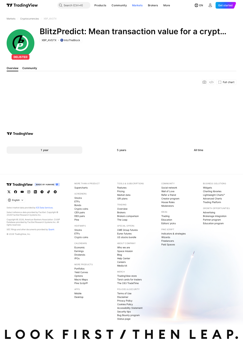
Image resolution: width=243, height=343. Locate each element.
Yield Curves (81, 272)
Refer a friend (168, 194)
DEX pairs (79, 216)
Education (166, 219)
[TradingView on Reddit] (55, 192)
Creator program (170, 198)
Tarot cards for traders (129, 279)
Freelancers (167, 240)
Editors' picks (168, 223)
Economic (79, 247)
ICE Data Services (44, 207)
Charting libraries (212, 191)
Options (78, 275)
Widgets (207, 187)
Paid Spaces (168, 244)
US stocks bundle (126, 237)
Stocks (78, 197)
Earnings (79, 251)
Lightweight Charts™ (214, 194)
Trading (165, 216)
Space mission (125, 251)
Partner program (212, 219)
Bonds (77, 205)
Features (121, 187)
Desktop (78, 297)
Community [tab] (29, 68)
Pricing (121, 191)
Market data (123, 194)
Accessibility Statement (129, 307)
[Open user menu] (210, 5)
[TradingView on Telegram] (42, 192)
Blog (119, 254)
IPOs (77, 258)
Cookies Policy (125, 304)
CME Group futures (127, 230)
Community (119, 5)
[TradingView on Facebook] (15, 192)
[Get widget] (211, 82)
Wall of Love (167, 191)
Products (100, 5)
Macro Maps (81, 279)
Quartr (51, 229)
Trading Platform (212, 202)
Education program (213, 223)
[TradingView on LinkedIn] (35, 192)
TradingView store (127, 275)
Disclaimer (122, 297)
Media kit (122, 265)
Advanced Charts (212, 198)
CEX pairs (79, 212)
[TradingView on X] (9, 192)
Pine (76, 219)
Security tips (124, 311)
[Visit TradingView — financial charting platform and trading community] (20, 133)
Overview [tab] (12, 68)
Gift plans (122, 198)
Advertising (209, 212)
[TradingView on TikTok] (48, 192)
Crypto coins (81, 208)
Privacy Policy (124, 300)
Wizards (165, 237)
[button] (108, 5)
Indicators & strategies (173, 233)
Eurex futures (124, 233)
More (166, 5)
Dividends (79, 254)
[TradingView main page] (22, 5)
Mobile (77, 293)
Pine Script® (81, 283)
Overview (122, 208)
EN (201, 5)
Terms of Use (124, 293)
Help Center (123, 258)
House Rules (168, 202)
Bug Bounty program (128, 315)
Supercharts (81, 187)
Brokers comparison (128, 216)
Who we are (123, 247)
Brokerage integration (214, 216)
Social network (169, 187)
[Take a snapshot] (204, 82)
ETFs (77, 201)
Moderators (167, 205)
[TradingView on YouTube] (22, 192)
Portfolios (79, 268)
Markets (137, 5)
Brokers (153, 5)
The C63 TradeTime (128, 283)
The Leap (122, 219)
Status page (123, 318)
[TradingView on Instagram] (28, 192)
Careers (121, 262)
